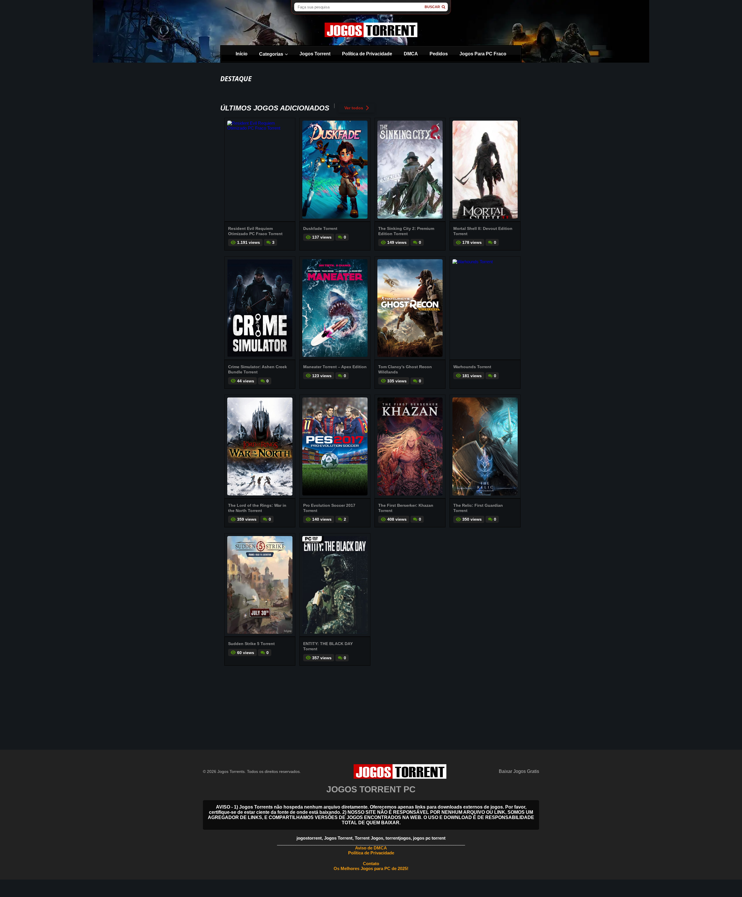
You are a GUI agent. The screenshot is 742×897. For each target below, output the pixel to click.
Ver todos (353, 108)
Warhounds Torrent (472, 366)
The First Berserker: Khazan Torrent (405, 508)
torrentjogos (398, 838)
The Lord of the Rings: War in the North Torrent (257, 508)
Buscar (432, 7)
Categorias (271, 54)
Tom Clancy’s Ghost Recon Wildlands (405, 369)
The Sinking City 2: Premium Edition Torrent (406, 231)
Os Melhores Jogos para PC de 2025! (371, 868)
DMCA (411, 53)
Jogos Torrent (314, 53)
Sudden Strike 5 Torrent (251, 643)
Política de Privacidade (367, 53)
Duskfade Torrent (320, 228)
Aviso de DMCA (371, 847)
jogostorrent (309, 838)
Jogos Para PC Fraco (482, 53)
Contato (371, 863)
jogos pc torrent (429, 838)
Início (242, 53)
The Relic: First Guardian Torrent (478, 508)
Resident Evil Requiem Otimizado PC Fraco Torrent (255, 231)
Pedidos (439, 53)
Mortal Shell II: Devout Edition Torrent (482, 231)
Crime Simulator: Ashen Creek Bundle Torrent (257, 369)
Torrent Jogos (369, 838)
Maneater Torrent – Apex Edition (335, 366)
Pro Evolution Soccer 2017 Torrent (329, 508)
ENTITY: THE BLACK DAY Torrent (328, 646)
